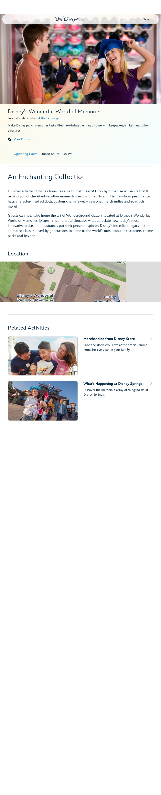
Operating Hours (26, 154)
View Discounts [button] (24, 139)
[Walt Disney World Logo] (70, 19)
